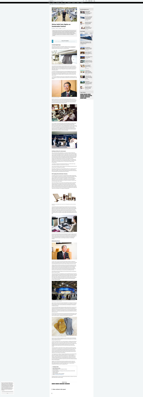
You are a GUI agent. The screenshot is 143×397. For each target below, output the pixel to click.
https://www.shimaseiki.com (60, 374)
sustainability (67, 383)
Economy (53, 28)
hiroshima (90, 95)
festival (89, 94)
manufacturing (62, 383)
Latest (49, 2)
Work (57, 28)
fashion (53, 383)
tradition (85, 94)
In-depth (53, 2)
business (57, 383)
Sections (78, 2)
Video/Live (69, 2)
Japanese (73, 2)
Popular (82, 2)
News (62, 2)
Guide (65, 2)
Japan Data (57, 2)
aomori (86, 95)
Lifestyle (60, 28)
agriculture (82, 95)
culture (82, 94)
